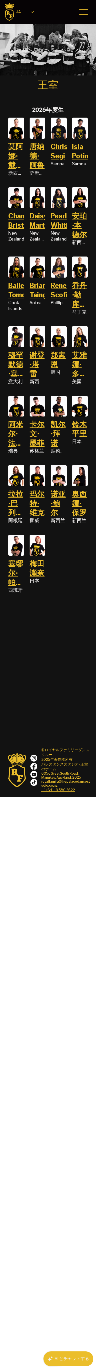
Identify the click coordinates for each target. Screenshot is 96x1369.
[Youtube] (33, 774)
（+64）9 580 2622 (58, 790)
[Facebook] (33, 766)
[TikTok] (33, 782)
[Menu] (83, 12)
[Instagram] (33, 758)
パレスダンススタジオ (60, 765)
